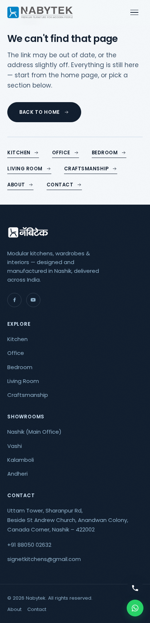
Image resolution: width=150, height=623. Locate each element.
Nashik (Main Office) (34, 432)
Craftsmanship (86, 168)
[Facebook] (14, 300)
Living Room (25, 168)
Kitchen (19, 152)
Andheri (17, 473)
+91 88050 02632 (29, 545)
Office (61, 152)
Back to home (39, 112)
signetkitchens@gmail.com (44, 559)
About (16, 184)
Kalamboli (20, 460)
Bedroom (105, 152)
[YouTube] (33, 300)
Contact (60, 184)
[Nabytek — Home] (40, 12)
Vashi (14, 446)
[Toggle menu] (135, 12)
